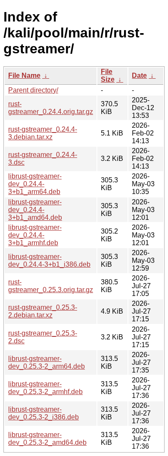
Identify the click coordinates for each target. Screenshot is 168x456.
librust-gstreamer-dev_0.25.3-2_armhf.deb (45, 387)
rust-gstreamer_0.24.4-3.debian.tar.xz (42, 133)
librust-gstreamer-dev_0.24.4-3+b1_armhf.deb (35, 235)
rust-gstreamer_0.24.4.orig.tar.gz (50, 107)
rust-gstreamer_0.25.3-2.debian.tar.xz (42, 311)
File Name (24, 75)
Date (139, 75)
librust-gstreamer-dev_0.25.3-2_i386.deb (43, 413)
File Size (108, 75)
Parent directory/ (33, 90)
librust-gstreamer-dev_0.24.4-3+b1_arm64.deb (35, 184)
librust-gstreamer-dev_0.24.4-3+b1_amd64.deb (35, 209)
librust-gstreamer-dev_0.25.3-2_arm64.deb (46, 362)
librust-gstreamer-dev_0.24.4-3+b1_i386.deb (49, 260)
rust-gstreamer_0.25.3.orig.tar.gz (50, 285)
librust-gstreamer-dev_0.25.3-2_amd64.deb (47, 438)
